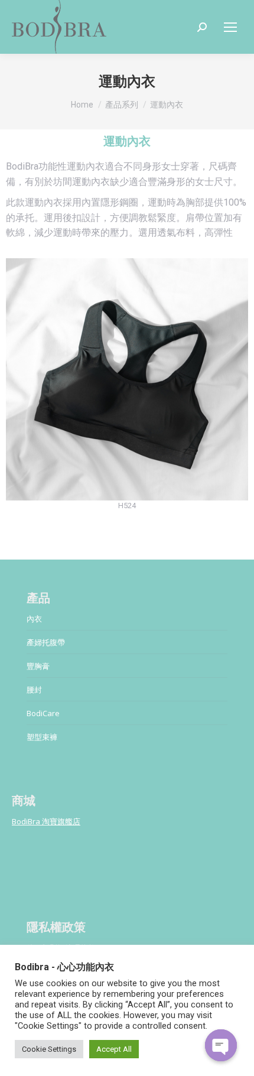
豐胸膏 (38, 666)
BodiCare (43, 713)
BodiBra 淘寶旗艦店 (46, 821)
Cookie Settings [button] (49, 1049)
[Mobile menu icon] (230, 27)
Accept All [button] (114, 1049)
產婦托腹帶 (46, 642)
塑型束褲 (42, 737)
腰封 (34, 689)
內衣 (34, 618)
